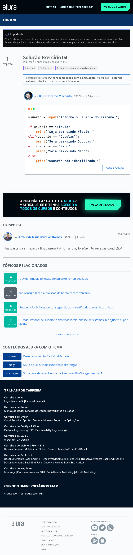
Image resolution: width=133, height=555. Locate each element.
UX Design (23, 439)
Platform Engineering (16, 430)
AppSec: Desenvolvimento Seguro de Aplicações (51, 420)
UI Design (9, 439)
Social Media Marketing (60, 472)
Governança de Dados (61, 410)
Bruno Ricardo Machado (55, 96)
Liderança (9, 472)
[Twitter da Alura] (102, 527)
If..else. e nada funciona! (64, 81)
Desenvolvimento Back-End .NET (62, 458)
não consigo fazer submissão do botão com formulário (54, 293)
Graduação (10, 493)
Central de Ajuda (50, 526)
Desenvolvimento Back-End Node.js (64, 462)
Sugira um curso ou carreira (57, 535)
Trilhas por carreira (22, 390)
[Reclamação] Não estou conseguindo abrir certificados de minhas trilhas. (65, 307)
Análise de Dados (36, 410)
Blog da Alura (49, 531)
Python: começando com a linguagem (76, 68)
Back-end (30, 68)
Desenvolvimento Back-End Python (46, 356)
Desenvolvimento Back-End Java (23, 462)
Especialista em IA (35, 401)
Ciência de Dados (14, 410)
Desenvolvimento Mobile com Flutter (25, 449)
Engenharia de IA (14, 401)
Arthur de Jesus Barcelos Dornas (40, 237)
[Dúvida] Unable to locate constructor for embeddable (53, 279)
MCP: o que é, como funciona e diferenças (50, 365)
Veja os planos (115, 6)
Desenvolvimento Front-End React (67, 449)
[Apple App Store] (102, 540)
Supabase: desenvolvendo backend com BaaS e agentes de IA (62, 373)
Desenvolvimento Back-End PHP (22, 458)
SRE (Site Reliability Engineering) (48, 430)
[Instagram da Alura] (110, 527)
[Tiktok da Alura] (117, 527)
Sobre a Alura (49, 522)
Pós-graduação (28, 493)
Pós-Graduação (50, 544)
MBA (41, 493)
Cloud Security (12, 420)
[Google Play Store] (94, 540)
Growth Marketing (85, 472)
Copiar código (114, 168)
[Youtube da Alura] (94, 527)
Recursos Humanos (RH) (31, 472)
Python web (46, 68)
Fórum (9, 20)
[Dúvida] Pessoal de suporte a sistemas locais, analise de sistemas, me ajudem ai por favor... (73, 322)
